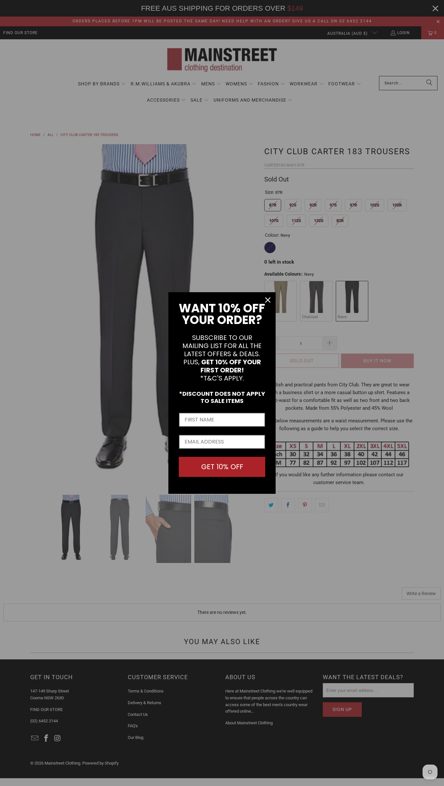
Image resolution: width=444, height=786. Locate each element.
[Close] (268, 300)
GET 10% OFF (222, 467)
